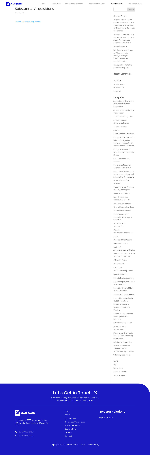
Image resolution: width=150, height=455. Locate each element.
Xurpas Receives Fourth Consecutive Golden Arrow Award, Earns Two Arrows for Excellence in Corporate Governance (124, 25)
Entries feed (118, 368)
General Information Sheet (123, 207)
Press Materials (116, 4)
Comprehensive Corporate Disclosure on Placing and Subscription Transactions (123, 174)
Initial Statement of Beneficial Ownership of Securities (122, 217)
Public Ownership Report (123, 271)
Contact (68, 436)
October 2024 (118, 87)
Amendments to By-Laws (123, 116)
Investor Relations (72, 425)
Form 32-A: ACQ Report (122, 203)
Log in (115, 364)
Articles (116, 130)
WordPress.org (119, 375)
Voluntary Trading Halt (122, 355)
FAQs (83, 444)
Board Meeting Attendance (124, 134)
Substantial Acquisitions (122, 342)
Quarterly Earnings (120, 274)
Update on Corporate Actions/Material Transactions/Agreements (123, 348)
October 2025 (118, 84)
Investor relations (135, 4)
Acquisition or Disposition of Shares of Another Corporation (123, 104)
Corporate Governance (74, 4)
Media (115, 236)
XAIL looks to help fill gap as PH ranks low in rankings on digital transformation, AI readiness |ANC (123, 55)
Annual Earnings (119, 126)
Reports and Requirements (124, 294)
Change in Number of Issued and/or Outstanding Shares (124, 152)
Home (43, 4)
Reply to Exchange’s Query (123, 278)
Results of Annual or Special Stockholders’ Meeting (121, 307)
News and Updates (120, 243)
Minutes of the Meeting (122, 240)
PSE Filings (117, 267)
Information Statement (122, 210)
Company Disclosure (97, 4)
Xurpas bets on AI (120, 46)
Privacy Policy (93, 444)
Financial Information (121, 193)
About (67, 415)
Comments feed (119, 372)
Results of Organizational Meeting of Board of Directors (123, 316)
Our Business (70, 418)
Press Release (118, 263)
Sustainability (70, 429)
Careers (68, 432)
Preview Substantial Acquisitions (28, 22)
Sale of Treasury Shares (122, 323)
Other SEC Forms (120, 260)
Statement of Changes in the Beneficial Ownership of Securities (123, 336)
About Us (55, 4)
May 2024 (117, 91)
